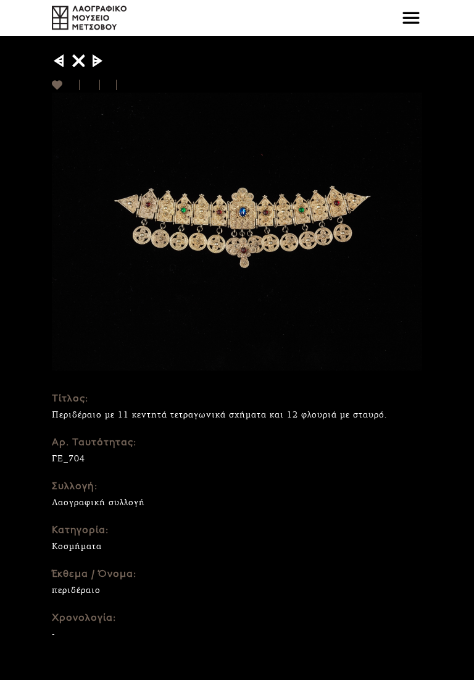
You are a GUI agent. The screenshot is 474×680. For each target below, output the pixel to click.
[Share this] (90, 85)
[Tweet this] (108, 85)
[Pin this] (122, 85)
